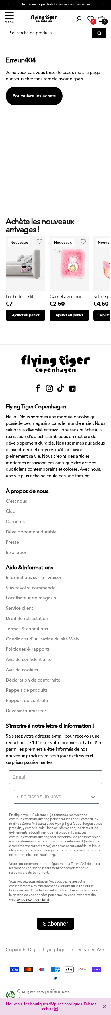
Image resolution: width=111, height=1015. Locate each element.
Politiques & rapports (28, 649)
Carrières (15, 522)
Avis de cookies (22, 670)
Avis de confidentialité (29, 660)
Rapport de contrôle (27, 701)
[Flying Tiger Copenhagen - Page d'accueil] (55, 364)
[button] (9, 19)
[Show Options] (93, 797)
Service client (19, 608)
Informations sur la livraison (34, 578)
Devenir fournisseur (26, 711)
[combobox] (56, 797)
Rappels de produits (27, 690)
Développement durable (31, 532)
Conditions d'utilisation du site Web (42, 639)
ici (56, 1009)
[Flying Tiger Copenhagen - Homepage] (44, 18)
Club (10, 512)
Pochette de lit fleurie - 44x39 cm (23, 297)
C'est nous (16, 501)
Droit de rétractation (27, 619)
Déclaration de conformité (33, 680)
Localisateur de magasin (31, 598)
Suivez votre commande (31, 588)
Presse (12, 542)
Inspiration (17, 553)
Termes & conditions (27, 629)
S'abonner (55, 923)
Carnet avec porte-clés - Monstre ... (68, 297)
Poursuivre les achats (34, 96)
